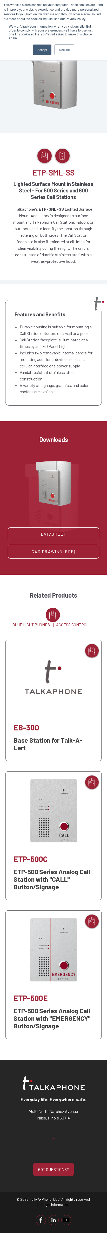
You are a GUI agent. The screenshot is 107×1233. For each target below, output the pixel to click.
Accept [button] (42, 49)
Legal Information (55, 1204)
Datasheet (53, 533)
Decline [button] (64, 49)
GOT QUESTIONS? (53, 1169)
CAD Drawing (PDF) (53, 551)
